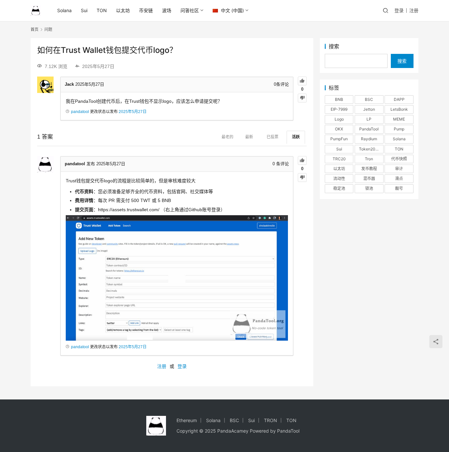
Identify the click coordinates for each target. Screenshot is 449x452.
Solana (64, 10)
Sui (84, 10)
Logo (339, 119)
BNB (339, 99)
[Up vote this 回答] (302, 160)
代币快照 (399, 158)
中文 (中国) (232, 10)
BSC (369, 99)
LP (368, 119)
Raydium (369, 138)
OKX (339, 128)
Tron (369, 158)
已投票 (272, 137)
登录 (399, 10)
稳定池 (339, 188)
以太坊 (123, 10)
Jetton (369, 109)
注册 (413, 10)
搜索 (334, 46)
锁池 (369, 188)
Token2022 (369, 149)
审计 (399, 168)
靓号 (399, 188)
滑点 (399, 178)
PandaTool (369, 128)
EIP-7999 (339, 109)
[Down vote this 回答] (302, 177)
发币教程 (369, 168)
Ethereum (187, 420)
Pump (399, 128)
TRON (270, 420)
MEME (399, 119)
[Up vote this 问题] (302, 81)
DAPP (399, 99)
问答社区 (189, 10)
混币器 (369, 178)
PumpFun (339, 138)
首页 (34, 29)
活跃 (296, 137)
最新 (249, 137)
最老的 (227, 137)
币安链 (146, 10)
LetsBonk (399, 109)
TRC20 (339, 158)
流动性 (339, 178)
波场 (166, 10)
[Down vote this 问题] (302, 98)
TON (102, 10)
